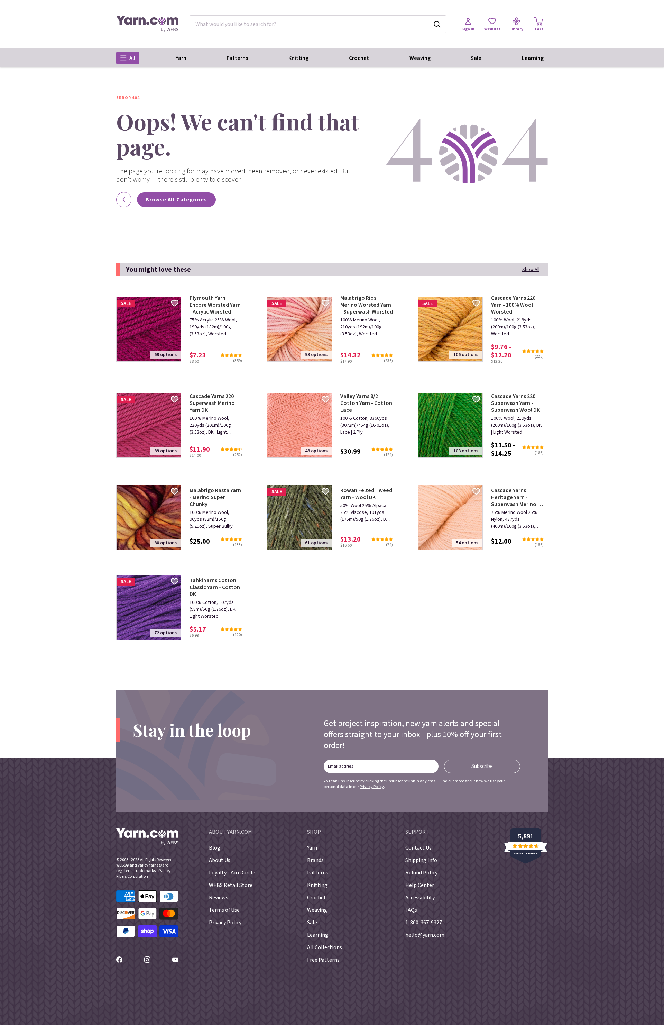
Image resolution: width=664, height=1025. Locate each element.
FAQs (411, 910)
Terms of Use (224, 910)
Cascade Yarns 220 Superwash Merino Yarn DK (212, 403)
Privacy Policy (372, 787)
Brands (315, 860)
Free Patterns (323, 960)
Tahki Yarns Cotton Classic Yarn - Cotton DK (215, 587)
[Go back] (123, 199)
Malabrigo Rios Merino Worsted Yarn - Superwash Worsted (366, 304)
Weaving (420, 58)
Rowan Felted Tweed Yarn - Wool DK (366, 494)
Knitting (298, 58)
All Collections (324, 947)
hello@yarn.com (424, 935)
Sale (476, 58)
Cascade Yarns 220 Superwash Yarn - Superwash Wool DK (515, 403)
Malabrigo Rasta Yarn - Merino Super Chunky (215, 497)
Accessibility (420, 897)
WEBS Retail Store (230, 885)
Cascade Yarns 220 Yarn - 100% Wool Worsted (513, 304)
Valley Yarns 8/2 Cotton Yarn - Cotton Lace (366, 403)
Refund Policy (421, 873)
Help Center (419, 885)
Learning (533, 58)
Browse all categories (176, 199)
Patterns (237, 58)
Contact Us (418, 848)
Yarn (181, 58)
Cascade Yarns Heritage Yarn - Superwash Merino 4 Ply (515, 497)
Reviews (218, 897)
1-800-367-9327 (423, 922)
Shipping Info (421, 860)
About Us (219, 860)
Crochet (359, 58)
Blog (214, 848)
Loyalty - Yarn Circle (232, 873)
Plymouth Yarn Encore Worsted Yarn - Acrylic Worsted (215, 304)
